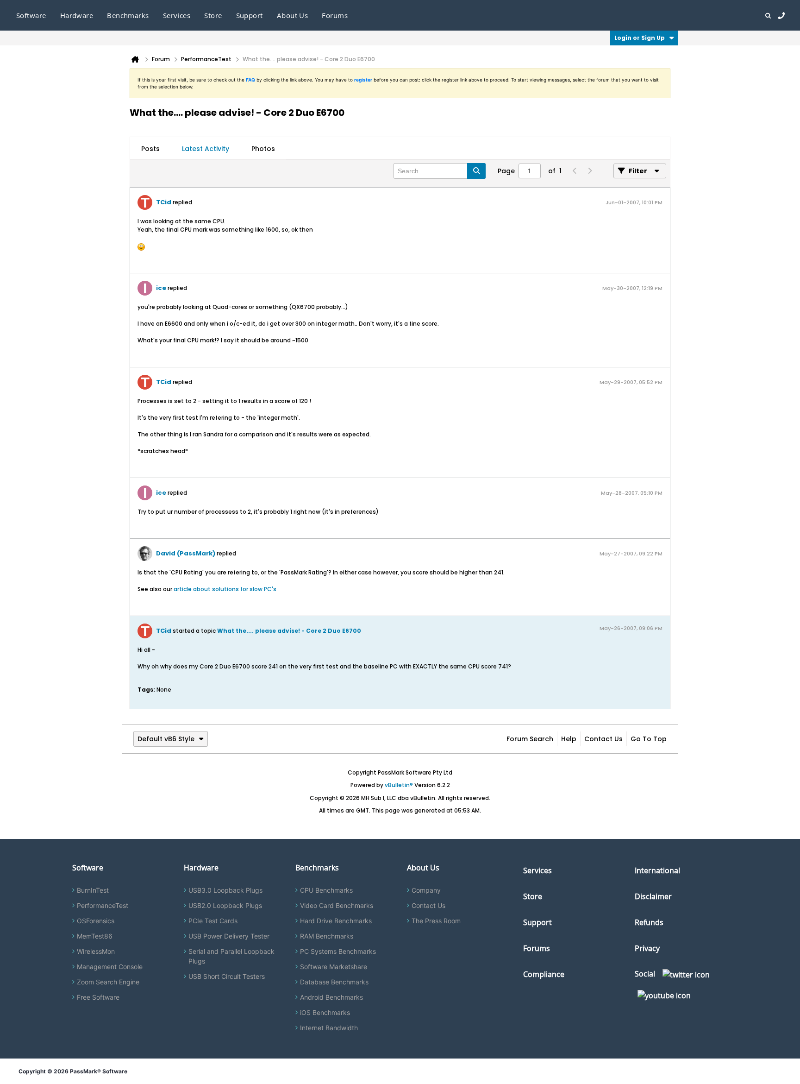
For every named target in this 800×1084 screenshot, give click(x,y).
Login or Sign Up (639, 38)
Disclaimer (653, 896)
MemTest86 (94, 936)
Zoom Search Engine (108, 982)
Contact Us (603, 739)
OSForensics (95, 921)
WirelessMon (96, 951)
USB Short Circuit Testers (226, 976)
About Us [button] (292, 15)
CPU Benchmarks (326, 890)
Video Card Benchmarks (336, 905)
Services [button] (177, 15)
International (657, 870)
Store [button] (213, 15)
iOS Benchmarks (325, 1012)
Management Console (110, 967)
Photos (263, 148)
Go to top (649, 739)
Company (426, 890)
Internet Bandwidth (329, 1028)
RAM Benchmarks (326, 936)
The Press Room (436, 921)
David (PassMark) (185, 553)
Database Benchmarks (334, 982)
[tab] (150, 148)
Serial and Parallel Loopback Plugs (231, 956)
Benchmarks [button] (128, 15)
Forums (335, 15)
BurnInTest (93, 890)
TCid (163, 202)
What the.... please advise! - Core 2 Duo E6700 (289, 631)
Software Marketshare (333, 967)
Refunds (649, 922)
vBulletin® (399, 785)
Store (532, 896)
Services (537, 870)
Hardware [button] (77, 15)
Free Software (98, 997)
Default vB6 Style (166, 739)
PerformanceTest (102, 905)
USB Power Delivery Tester (228, 936)
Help (568, 739)
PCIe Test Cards (213, 921)
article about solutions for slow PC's (225, 589)
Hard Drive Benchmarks (336, 921)
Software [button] (31, 15)
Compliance (543, 974)
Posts (150, 148)
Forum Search (529, 739)
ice (161, 288)
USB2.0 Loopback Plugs (225, 905)
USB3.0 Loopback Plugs (225, 890)
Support (249, 15)
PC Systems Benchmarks (338, 951)
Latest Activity (205, 148)
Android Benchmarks (331, 997)
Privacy (647, 948)
